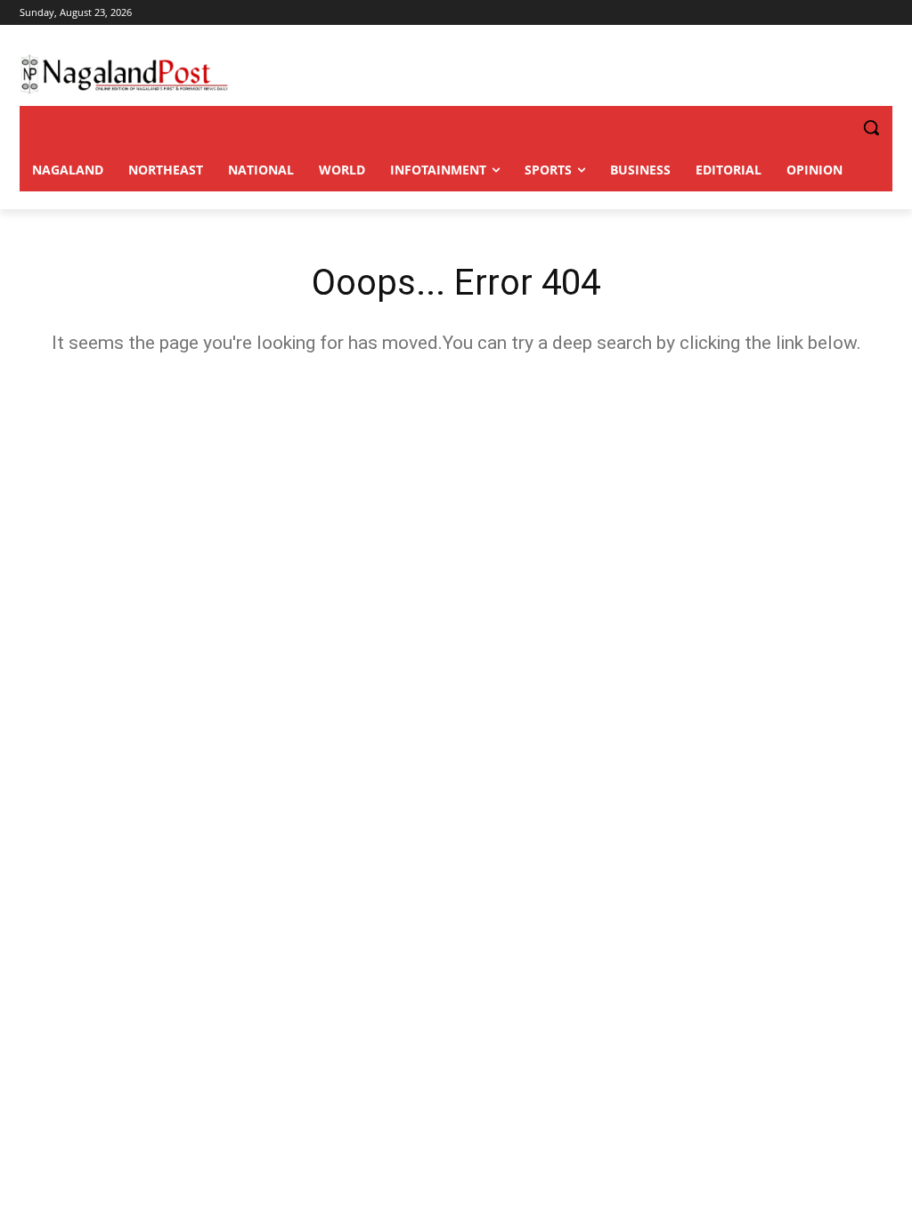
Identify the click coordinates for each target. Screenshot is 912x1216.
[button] (835, 127)
